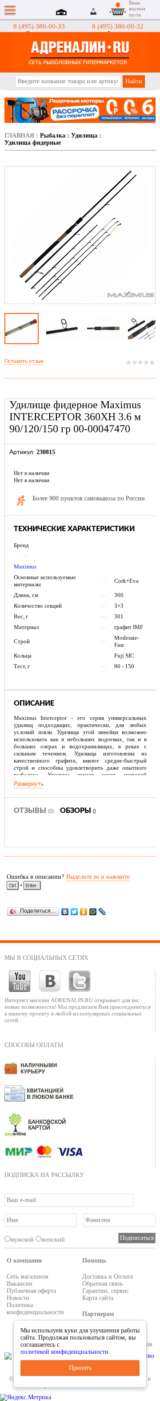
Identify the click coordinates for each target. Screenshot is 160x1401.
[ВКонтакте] (65, 911)
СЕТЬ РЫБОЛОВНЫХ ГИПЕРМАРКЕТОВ (80, 52)
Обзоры (78, 810)
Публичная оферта (31, 1290)
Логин (93, 11)
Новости (18, 1298)
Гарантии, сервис (105, 1290)
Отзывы (34, 810)
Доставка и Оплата (107, 1276)
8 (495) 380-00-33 (39, 26)
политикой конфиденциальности (64, 1351)
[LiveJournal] (102, 911)
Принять (80, 1367)
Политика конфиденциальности (35, 1309)
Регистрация (104, 11)
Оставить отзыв (24, 360)
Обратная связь (102, 1283)
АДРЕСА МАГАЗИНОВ (62, 13)
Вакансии (19, 1283)
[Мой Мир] (93, 911)
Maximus (25, 566)
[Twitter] (74, 911)
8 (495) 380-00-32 (118, 26)
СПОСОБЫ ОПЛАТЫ (33, 1045)
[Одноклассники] (83, 911)
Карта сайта (97, 1298)
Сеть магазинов (27, 1276)
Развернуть (29, 784)
